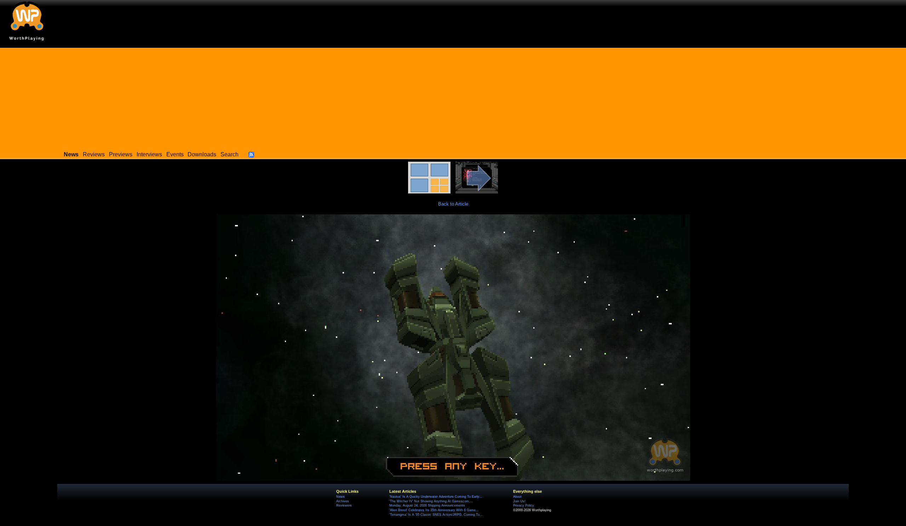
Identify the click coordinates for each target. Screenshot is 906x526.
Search (229, 154)
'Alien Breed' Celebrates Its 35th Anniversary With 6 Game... (434, 510)
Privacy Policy (523, 505)
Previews (120, 154)
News (340, 496)
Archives (342, 501)
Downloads (202, 154)
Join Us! (519, 501)
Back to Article (453, 204)
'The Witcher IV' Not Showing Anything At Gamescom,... (431, 501)
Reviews (94, 154)
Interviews (149, 154)
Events (175, 154)
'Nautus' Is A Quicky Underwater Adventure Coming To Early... (435, 496)
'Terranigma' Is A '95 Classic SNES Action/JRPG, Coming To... (436, 514)
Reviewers (344, 505)
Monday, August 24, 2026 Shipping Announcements (427, 505)
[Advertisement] (453, 97)
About (517, 496)
